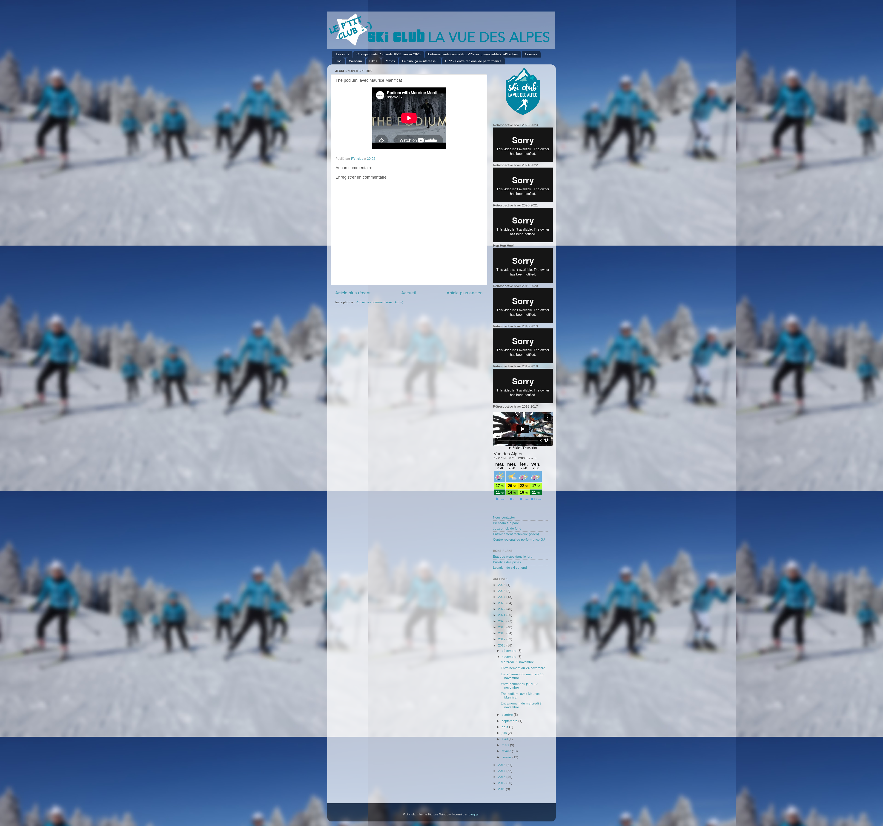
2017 (502, 639)
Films (373, 61)
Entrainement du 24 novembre (523, 668)
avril (505, 739)
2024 (502, 597)
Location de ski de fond (510, 567)
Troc (338, 61)
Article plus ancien (465, 292)
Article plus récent (352, 292)
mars (506, 745)
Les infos (342, 54)
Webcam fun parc (506, 523)
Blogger (473, 814)
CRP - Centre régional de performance (473, 61)
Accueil (408, 292)
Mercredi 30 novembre (517, 662)
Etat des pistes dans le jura (512, 556)
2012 (502, 783)
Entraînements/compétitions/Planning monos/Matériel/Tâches (473, 54)
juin (505, 733)
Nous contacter (504, 517)
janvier (507, 757)
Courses (531, 54)
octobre (508, 714)
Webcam (355, 61)
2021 (502, 615)
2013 (502, 777)
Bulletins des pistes (507, 562)
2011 (502, 789)
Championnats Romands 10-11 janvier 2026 (388, 54)
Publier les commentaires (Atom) (379, 302)
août (505, 727)
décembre (509, 650)
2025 (502, 591)
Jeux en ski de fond (507, 528)
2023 (502, 603)
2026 (502, 585)
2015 (502, 765)
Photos (390, 61)
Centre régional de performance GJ (519, 539)
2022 (502, 609)
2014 (502, 771)
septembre (510, 721)
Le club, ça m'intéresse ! (420, 61)
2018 (502, 633)
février (507, 751)
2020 (502, 621)
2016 (502, 645)
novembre (509, 656)
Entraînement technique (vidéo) (516, 534)
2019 (502, 627)
